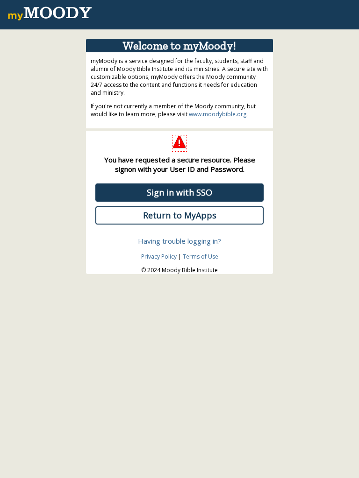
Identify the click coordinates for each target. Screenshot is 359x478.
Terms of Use (200, 256)
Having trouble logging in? (179, 241)
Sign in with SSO (179, 192)
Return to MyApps (179, 215)
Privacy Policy (159, 256)
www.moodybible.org (217, 114)
